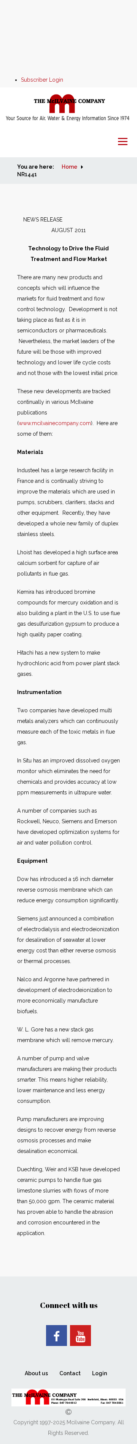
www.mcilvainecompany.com (55, 423)
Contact (70, 1373)
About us (36, 1373)
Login (99, 1373)
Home (69, 167)
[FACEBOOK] (56, 1335)
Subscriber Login (42, 80)
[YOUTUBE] (80, 1335)
